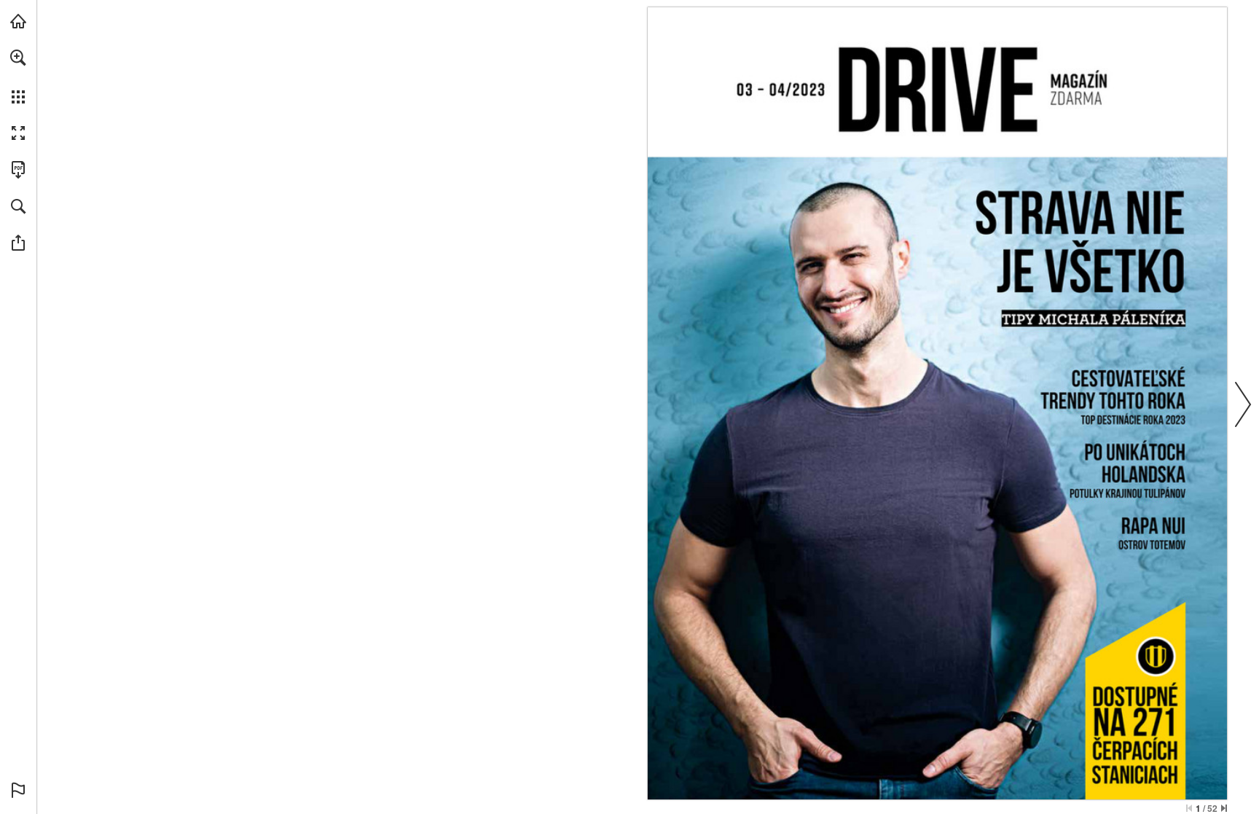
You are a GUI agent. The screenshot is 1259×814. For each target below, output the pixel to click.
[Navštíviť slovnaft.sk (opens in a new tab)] (18, 21)
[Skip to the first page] (1189, 808)
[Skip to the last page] (1224, 808)
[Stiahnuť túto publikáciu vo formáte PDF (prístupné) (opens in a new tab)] (18, 170)
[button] (18, 57)
